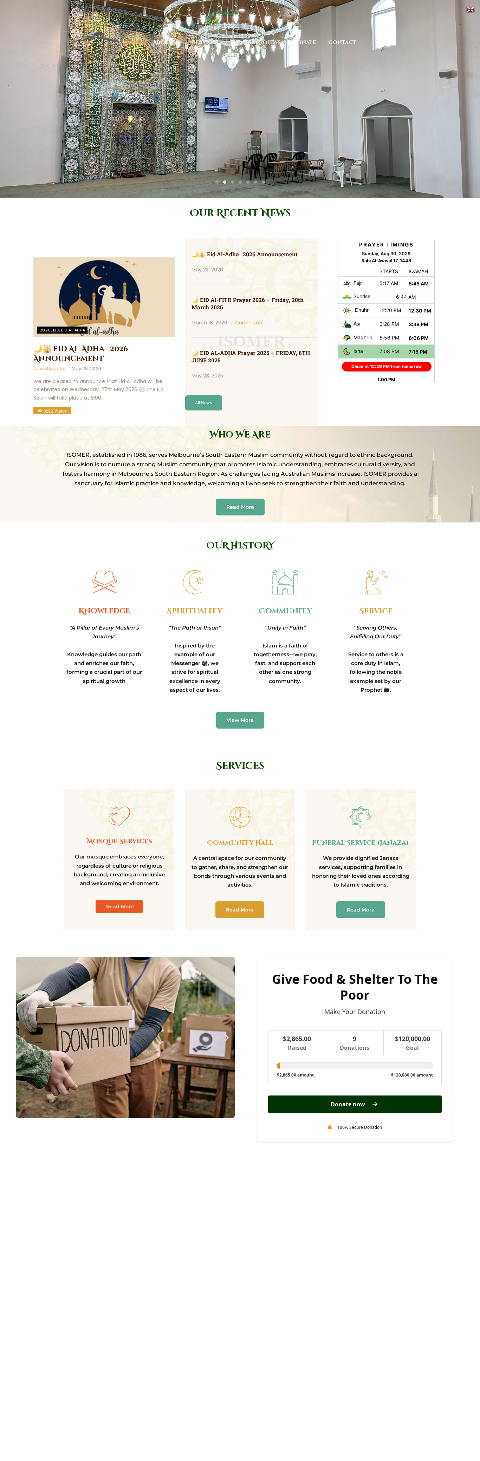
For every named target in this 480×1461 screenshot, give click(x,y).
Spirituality (194, 611)
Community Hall (240, 843)
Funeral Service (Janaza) (360, 843)
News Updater (49, 368)
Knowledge (104, 611)
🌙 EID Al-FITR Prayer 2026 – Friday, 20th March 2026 (248, 303)
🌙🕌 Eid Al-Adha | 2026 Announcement (80, 354)
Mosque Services (119, 841)
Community (285, 611)
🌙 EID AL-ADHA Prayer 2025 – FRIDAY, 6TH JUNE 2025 (251, 356)
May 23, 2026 (86, 368)
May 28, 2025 (207, 375)
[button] (23, 1037)
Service (376, 611)
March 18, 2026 (209, 322)
